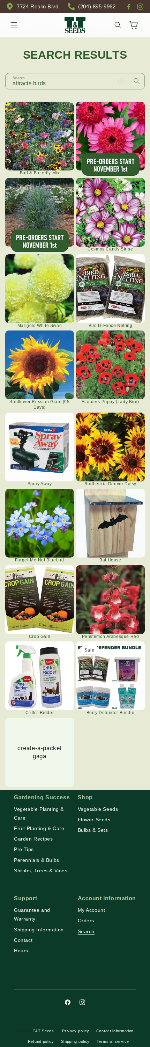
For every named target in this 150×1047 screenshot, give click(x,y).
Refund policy (41, 1041)
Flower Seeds (94, 819)
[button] (14, 25)
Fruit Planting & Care (39, 828)
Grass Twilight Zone (39, 249)
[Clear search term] (121, 81)
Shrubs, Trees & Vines (41, 870)
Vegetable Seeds (98, 809)
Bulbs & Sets (93, 830)
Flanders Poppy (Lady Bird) (110, 401)
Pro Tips (24, 849)
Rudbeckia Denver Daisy (110, 483)
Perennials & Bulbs (36, 860)
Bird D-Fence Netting (111, 325)
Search (86, 931)
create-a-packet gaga (39, 752)
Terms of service (113, 1041)
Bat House (110, 560)
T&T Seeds (43, 1031)
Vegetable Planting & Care (39, 813)
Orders (86, 920)
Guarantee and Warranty (32, 914)
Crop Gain (39, 636)
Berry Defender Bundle (111, 712)
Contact (23, 940)
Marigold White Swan (39, 325)
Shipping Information (39, 929)
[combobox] (75, 81)
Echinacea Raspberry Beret (110, 172)
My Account (91, 910)
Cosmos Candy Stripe (110, 249)
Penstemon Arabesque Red (110, 636)
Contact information (115, 1031)
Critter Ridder (39, 712)
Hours (21, 950)
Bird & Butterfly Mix (40, 172)
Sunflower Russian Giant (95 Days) (39, 404)
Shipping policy (75, 1041)
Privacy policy (75, 1031)
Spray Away (40, 483)
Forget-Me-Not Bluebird (39, 560)
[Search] (136, 81)
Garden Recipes (33, 839)
